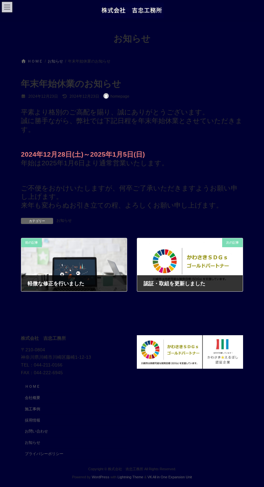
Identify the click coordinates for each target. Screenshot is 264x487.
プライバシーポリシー (44, 454)
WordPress (100, 477)
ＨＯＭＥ (32, 386)
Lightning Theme (130, 477)
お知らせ (64, 220)
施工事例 (32, 408)
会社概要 (32, 397)
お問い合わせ (36, 431)
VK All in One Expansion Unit (169, 477)
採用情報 (32, 420)
